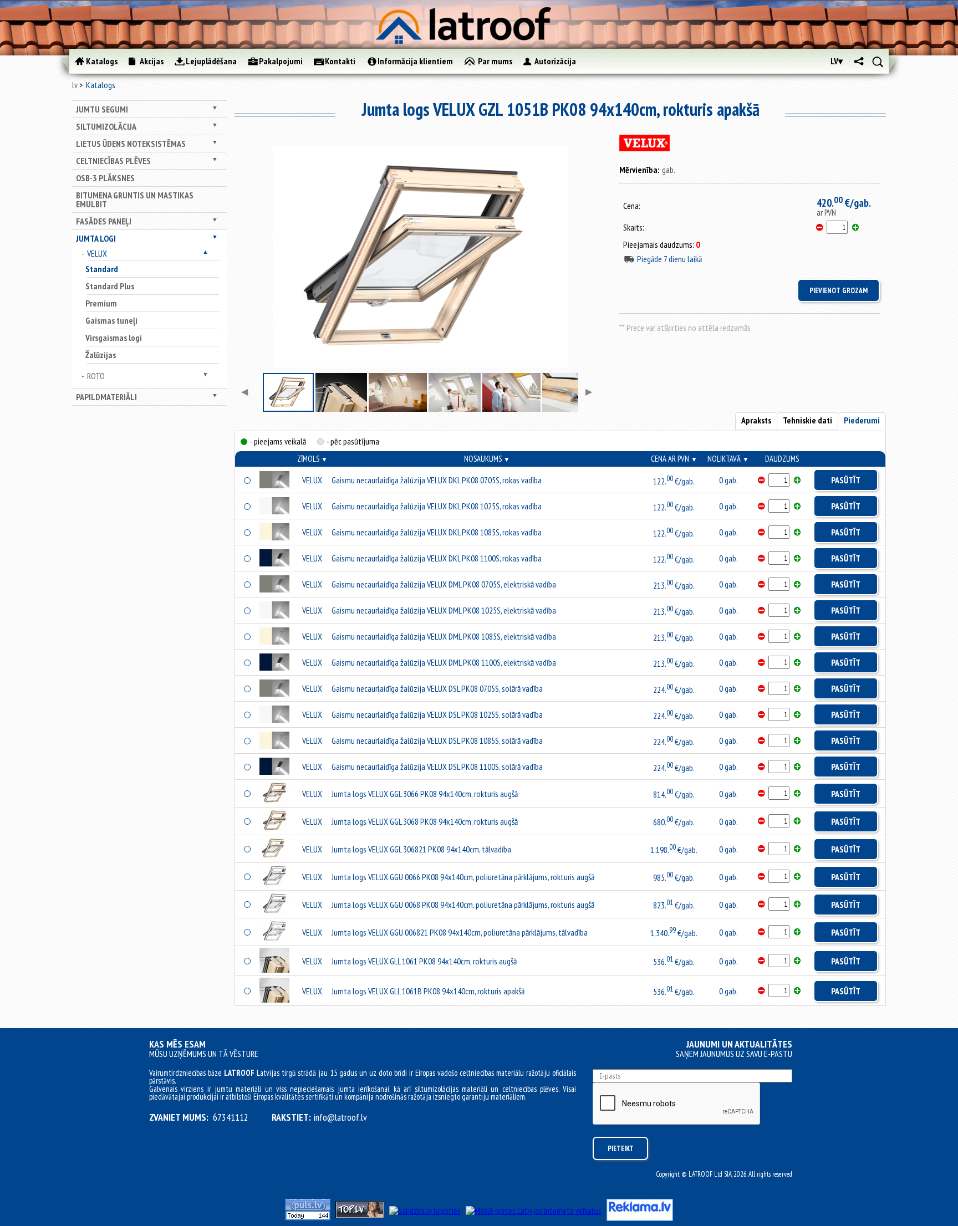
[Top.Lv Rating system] (359, 1214)
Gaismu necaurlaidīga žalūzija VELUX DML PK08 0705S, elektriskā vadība (444, 584)
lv (75, 84)
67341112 (230, 1117)
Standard (101, 268)
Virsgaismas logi (113, 337)
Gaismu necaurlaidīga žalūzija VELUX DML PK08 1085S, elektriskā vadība (444, 636)
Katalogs (100, 84)
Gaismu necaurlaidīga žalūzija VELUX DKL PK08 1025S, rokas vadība (437, 506)
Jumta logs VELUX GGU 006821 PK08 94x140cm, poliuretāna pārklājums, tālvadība (460, 932)
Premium (101, 303)
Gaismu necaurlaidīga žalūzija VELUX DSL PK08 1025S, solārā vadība (437, 714)
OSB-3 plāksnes (105, 177)
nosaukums (487, 458)
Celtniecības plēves (113, 160)
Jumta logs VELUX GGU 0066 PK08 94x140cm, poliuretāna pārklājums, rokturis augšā (463, 876)
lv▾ (836, 61)
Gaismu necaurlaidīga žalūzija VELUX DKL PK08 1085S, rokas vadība (437, 532)
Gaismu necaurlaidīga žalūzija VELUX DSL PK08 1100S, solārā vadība (437, 766)
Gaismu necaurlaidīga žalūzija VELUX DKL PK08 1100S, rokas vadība (437, 558)
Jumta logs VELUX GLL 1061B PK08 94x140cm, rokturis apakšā (428, 991)
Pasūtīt (845, 480)
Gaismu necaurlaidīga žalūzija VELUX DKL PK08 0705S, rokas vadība (437, 480)
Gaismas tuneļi (111, 320)
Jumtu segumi (102, 109)
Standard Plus (109, 286)
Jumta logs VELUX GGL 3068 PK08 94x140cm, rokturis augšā (425, 821)
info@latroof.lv (340, 1117)
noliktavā (728, 458)
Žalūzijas (100, 354)
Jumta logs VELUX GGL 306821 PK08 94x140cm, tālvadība (421, 849)
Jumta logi (96, 238)
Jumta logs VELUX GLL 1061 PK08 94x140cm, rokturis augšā (424, 961)
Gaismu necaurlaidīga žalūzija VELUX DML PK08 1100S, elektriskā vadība (444, 662)
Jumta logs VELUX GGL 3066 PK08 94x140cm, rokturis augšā (425, 793)
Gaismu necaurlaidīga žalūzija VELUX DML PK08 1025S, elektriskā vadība (444, 610)
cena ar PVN (674, 458)
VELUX (97, 253)
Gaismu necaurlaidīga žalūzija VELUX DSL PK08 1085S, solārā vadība (437, 740)
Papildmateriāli (106, 396)
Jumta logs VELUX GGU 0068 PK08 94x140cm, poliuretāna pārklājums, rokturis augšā (463, 904)
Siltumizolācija (106, 126)
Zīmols (312, 458)
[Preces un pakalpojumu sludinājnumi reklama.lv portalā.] (640, 1217)
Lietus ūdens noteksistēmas (131, 143)
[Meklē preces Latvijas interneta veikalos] (534, 1210)
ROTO (96, 375)
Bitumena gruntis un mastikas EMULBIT (134, 200)
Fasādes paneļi (103, 221)
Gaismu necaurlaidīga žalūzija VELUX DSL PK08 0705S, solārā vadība (437, 688)
